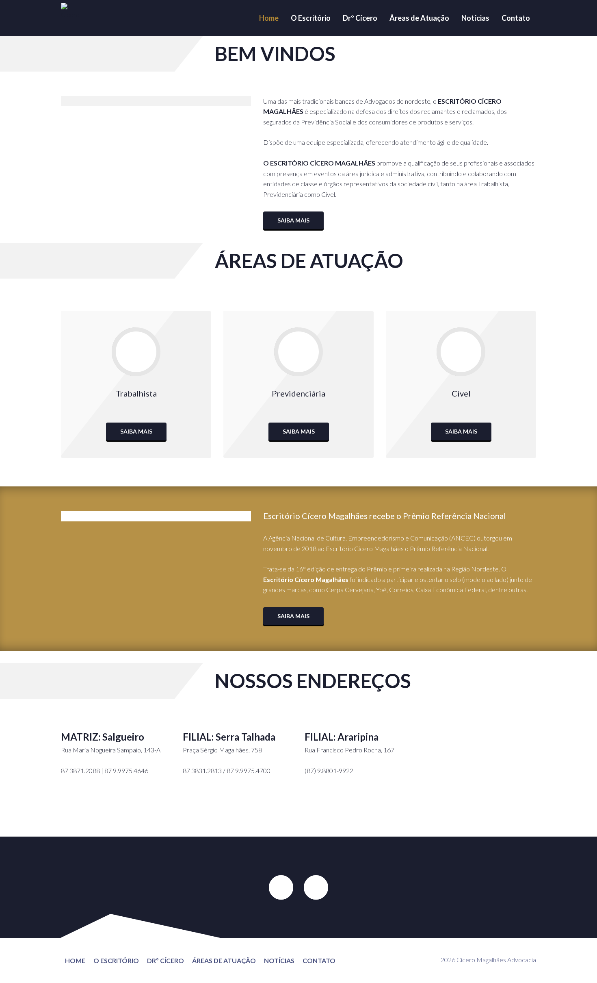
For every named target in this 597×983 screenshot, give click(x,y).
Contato (516, 17)
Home (269, 17)
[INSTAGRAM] (316, 887)
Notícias (475, 17)
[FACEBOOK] (281, 887)
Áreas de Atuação (419, 17)
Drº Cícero (360, 17)
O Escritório (311, 17)
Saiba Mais (293, 220)
